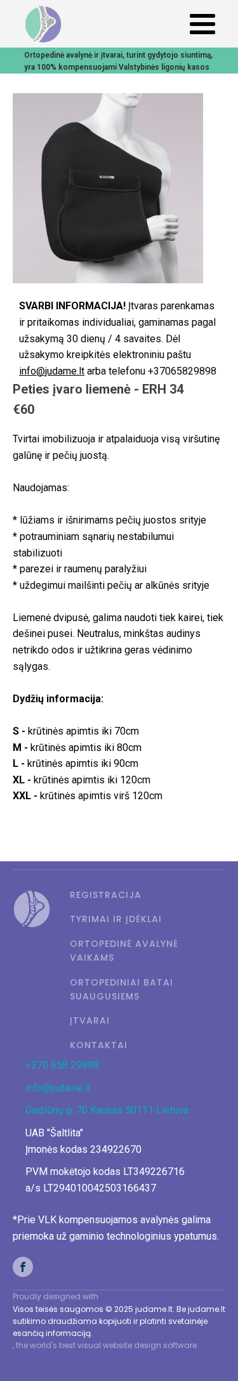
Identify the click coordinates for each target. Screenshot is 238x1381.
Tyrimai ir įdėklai (116, 919)
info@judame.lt (58, 1088)
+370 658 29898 (62, 1065)
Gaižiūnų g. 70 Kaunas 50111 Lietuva (106, 1110)
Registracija (106, 895)
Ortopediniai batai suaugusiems (121, 989)
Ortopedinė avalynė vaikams (124, 950)
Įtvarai (90, 1020)
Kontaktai (99, 1045)
